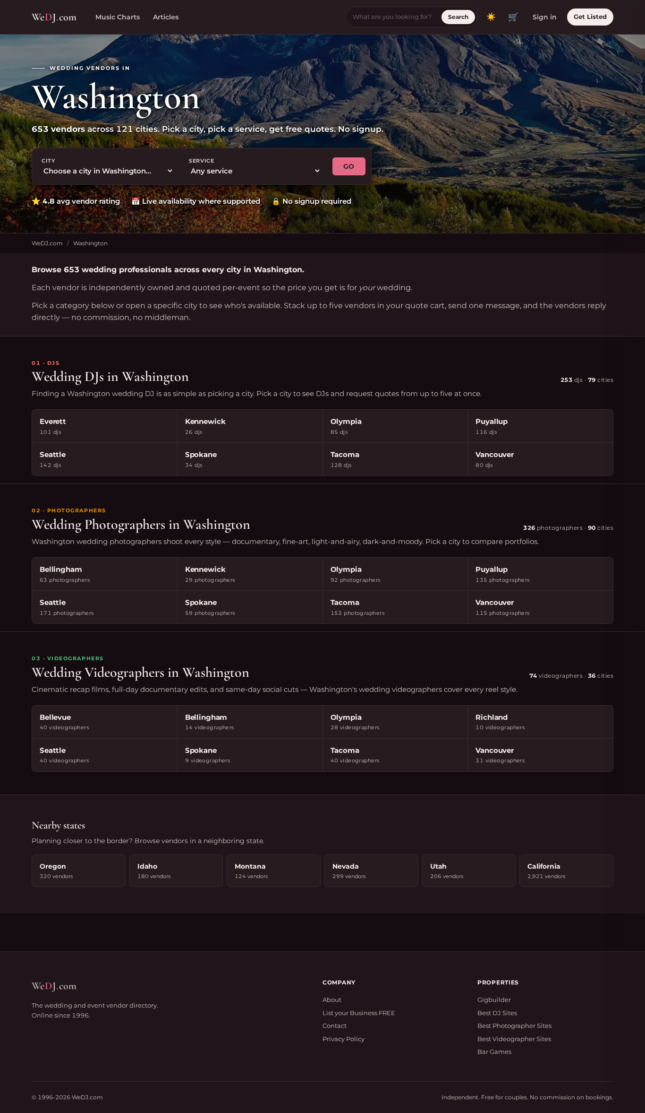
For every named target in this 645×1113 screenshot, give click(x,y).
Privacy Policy (343, 1039)
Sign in (545, 17)
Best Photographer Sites (514, 1025)
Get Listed (590, 16)
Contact (334, 1025)
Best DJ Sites (497, 1013)
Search (458, 16)
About (331, 999)
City (48, 160)
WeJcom (54, 17)
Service (201, 160)
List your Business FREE (358, 1013)
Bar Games (494, 1051)
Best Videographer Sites (514, 1039)
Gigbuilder (494, 999)
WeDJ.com (47, 243)
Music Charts (117, 17)
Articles (165, 17)
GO (349, 166)
